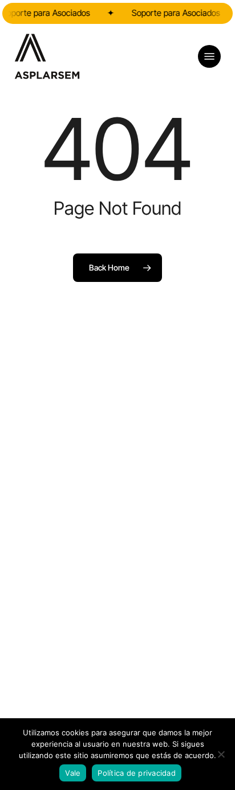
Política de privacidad (137, 772)
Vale (72, 772)
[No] (220, 754)
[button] (209, 56)
